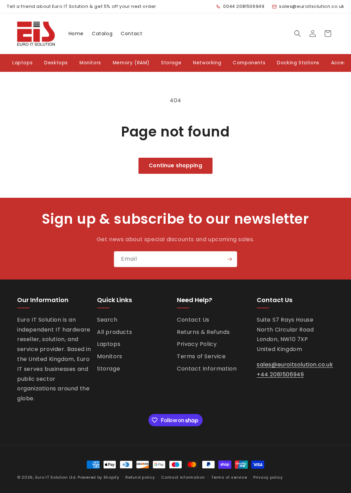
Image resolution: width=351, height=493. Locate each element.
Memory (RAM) (131, 63)
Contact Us (193, 320)
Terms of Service (201, 356)
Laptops (22, 63)
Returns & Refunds (203, 332)
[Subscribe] (229, 259)
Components (249, 63)
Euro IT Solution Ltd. (56, 477)
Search (107, 320)
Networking (207, 63)
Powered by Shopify (98, 477)
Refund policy (140, 477)
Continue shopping (175, 165)
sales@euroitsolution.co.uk (311, 6)
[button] (297, 33)
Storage (171, 63)
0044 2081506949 (243, 6)
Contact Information (207, 369)
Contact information (183, 477)
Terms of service (229, 477)
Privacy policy (268, 477)
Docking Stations (298, 63)
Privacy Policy (197, 344)
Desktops (56, 63)
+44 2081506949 (280, 374)
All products (114, 332)
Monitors (90, 63)
